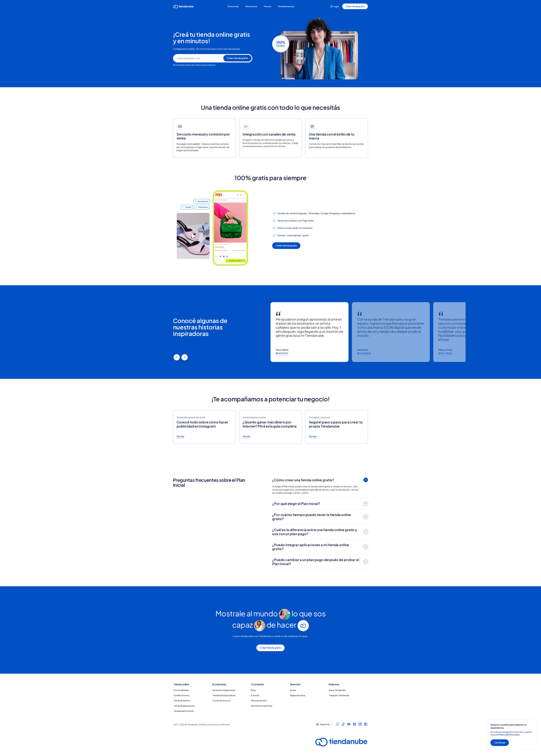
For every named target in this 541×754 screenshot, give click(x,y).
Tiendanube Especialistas (224, 695)
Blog (253, 690)
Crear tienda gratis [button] (355, 6)
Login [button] (336, 6)
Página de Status (297, 695)
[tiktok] (343, 724)
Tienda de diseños (182, 700)
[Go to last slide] (177, 357)
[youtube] (349, 724)
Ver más (180, 436)
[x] (354, 724)
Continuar (499, 742)
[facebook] (365, 724)
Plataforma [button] (251, 6)
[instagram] (337, 724)
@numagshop (364, 353)
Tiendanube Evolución (184, 711)
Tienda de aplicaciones (184, 705)
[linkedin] (360, 724)
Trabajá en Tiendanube (339, 695)
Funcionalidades (181, 690)
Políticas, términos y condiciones (214, 724)
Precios (267, 6)
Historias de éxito (259, 700)
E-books (255, 695)
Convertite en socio (221, 700)
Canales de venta (181, 695)
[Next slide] (184, 357)
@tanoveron (282, 353)
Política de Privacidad (509, 734)
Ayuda (293, 690)
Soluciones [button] (233, 6)
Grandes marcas (286, 6)
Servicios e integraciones (223, 690)
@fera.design (445, 353)
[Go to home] (183, 7)
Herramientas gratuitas (261, 705)
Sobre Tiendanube (337, 690)
